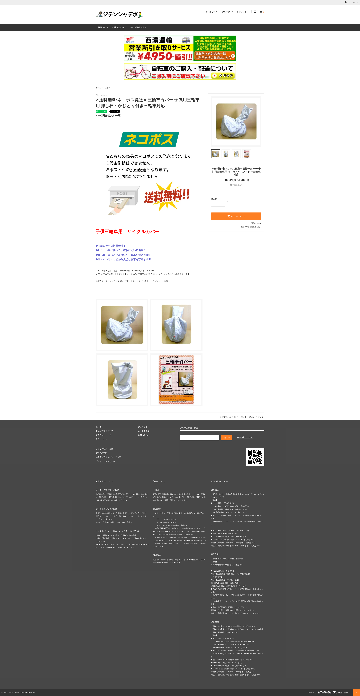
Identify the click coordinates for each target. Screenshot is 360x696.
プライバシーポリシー (105, 461)
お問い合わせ (118, 27)
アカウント (351, 2)
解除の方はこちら (245, 437)
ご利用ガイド (102, 27)
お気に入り (237, 185)
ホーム (98, 88)
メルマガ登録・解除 (137, 27)
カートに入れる (238, 216)
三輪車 (107, 88)
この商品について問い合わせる (232, 417)
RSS (97, 453)
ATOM (104, 453)
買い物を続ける (255, 417)
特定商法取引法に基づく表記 (108, 457)
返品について (256, 223)
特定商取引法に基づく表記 (251, 227)
